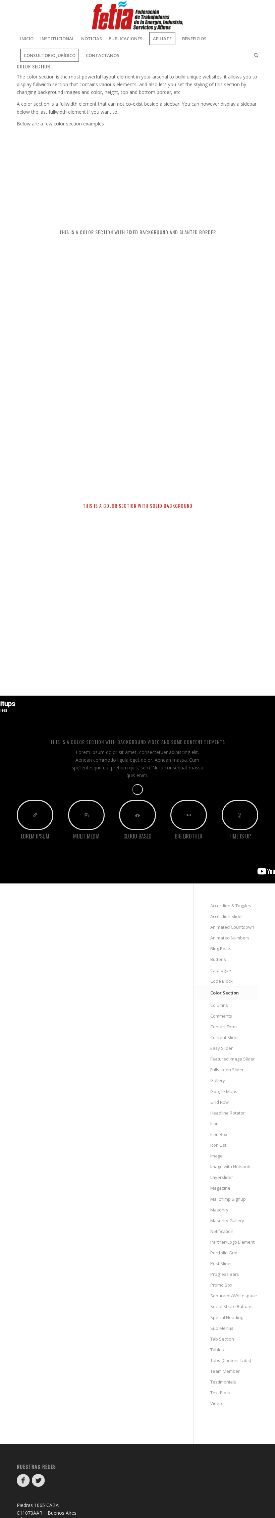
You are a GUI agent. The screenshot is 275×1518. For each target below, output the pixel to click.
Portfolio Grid (223, 1253)
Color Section (224, 993)
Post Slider (221, 1263)
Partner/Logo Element (232, 1242)
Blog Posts (220, 948)
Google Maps (223, 1091)
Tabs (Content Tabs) (230, 1360)
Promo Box (221, 1285)
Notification (221, 1231)
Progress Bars (224, 1274)
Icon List (218, 1145)
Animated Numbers (230, 938)
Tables (217, 1350)
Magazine (220, 1188)
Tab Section (222, 1339)
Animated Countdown (232, 927)
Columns (219, 1005)
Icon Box (218, 1134)
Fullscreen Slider (227, 1070)
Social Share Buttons (231, 1306)
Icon (214, 1124)
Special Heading (226, 1317)
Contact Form (223, 1027)
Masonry (219, 1210)
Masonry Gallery (227, 1220)
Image (216, 1156)
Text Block (220, 1393)
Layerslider (221, 1177)
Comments (221, 1016)
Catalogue (220, 970)
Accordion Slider (226, 916)
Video (216, 1403)
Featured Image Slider (232, 1059)
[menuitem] (27, 38)
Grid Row (219, 1102)
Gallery (217, 1080)
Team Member (225, 1371)
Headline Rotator (227, 1113)
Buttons (218, 959)
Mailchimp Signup (228, 1199)
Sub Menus (221, 1328)
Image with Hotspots (231, 1166)
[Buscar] (254, 55)
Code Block (221, 981)
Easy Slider (221, 1048)
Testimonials (223, 1382)
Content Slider (224, 1037)
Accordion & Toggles (230, 906)
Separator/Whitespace (233, 1296)
